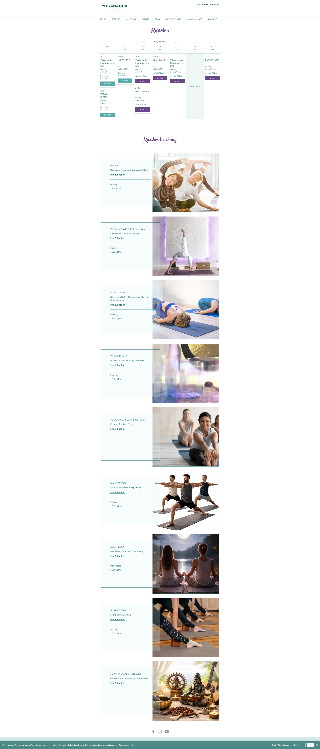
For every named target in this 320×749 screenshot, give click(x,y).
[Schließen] (317, 745)
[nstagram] (159, 731)
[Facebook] (153, 731)
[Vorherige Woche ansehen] (144, 41)
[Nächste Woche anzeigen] (176, 41)
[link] (130, 165)
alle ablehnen (298, 745)
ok (311, 745)
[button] (116, 195)
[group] (107, 82)
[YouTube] (166, 731)
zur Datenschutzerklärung (126, 745)
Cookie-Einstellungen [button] (280, 745)
